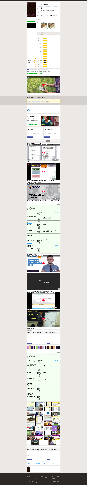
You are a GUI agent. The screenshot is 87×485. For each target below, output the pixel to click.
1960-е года (29, 464)
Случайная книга (50, 0)
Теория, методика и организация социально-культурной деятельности (30, 481)
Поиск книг (33, 0)
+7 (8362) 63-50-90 (56, 240)
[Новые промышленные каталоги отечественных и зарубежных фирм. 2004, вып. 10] (57, 347)
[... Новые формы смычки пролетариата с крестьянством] (43, 347)
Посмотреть (45, 38)
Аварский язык (45, 476)
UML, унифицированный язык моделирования (55, 478)
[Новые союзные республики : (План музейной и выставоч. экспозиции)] (32, 347)
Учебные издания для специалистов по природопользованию (39, 479)
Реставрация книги (43, 22)
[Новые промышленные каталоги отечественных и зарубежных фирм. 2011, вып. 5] (50, 347)
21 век (46, 0)
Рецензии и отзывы (30, 109)
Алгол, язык (36, 482)
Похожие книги (29, 110)
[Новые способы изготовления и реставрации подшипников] (41, 347)
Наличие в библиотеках (30, 108)
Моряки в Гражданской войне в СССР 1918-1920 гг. (47, 479)
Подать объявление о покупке (30, 129)
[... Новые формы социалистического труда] (45, 347)
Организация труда (38, 463)
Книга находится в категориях (31, 112)
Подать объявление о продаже (48, 129)
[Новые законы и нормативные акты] (30, 347)
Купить (31, 21)
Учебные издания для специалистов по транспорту (39, 478)
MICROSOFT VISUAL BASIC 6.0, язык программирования (55, 475)
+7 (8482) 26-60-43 (56, 216)
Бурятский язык (45, 477)
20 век (44, 0)
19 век (41, 0)
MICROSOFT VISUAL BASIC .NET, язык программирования (55, 476)
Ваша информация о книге (30, 452)
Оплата (53, 463)
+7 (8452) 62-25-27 (56, 224)
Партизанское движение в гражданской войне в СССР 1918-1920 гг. (39, 476)
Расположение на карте (29, 223)
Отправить (48, 343)
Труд (44, 463)
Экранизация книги (31, 28)
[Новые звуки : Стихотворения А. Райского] (54, 347)
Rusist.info (29, 0)
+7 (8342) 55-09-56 (56, 248)
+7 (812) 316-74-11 (56, 230)
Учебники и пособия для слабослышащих (29, 476)
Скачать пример (40, 73)
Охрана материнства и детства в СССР (47, 478)
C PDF (53, 0)
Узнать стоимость (35, 73)
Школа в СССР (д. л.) (54, 479)
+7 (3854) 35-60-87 (56, 392)
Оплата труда (45, 464)
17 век (36, 0)
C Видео (56, 0)
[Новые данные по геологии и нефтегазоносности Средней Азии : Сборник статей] (59, 347)
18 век (39, 0)
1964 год (29, 463)
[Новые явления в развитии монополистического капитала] (37, 347)
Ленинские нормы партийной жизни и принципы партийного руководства (56, 481)
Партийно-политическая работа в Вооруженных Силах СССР (30, 477)
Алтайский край (54, 464)
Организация (37, 464)
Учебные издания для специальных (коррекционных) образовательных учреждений (38, 481)
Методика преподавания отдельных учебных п (38, 475)
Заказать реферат (29, 73)
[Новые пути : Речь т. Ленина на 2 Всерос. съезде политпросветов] (52, 347)
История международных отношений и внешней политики (31, 479)
